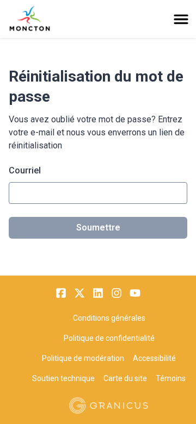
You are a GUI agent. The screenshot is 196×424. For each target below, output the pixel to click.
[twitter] (79, 293)
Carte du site (125, 378)
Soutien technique (63, 378)
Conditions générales (109, 318)
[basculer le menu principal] (181, 19)
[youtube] (135, 293)
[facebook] (61, 293)
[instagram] (116, 293)
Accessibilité (154, 358)
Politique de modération (83, 358)
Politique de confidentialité (109, 338)
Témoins (171, 378)
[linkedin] (98, 293)
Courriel (25, 170)
